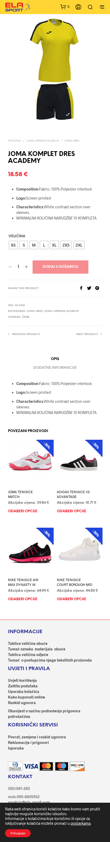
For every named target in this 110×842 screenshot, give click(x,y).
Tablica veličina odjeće (28, 654)
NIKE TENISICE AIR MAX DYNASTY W (23, 582)
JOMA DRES (71, 140)
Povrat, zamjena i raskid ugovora (37, 737)
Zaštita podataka (23, 686)
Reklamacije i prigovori (28, 742)
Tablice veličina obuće (28, 643)
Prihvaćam (17, 833)
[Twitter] (91, 288)
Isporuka (16, 748)
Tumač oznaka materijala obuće (36, 649)
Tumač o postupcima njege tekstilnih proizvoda (50, 660)
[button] (64, 6)
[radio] (13, 245)
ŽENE (25, 317)
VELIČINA (17, 236)
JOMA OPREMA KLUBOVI (42, 140)
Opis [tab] (55, 359)
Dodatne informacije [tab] (55, 368)
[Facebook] (83, 288)
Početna (14, 140)
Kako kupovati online (26, 697)
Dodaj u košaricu (60, 267)
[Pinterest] (98, 288)
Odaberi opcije (22, 511)
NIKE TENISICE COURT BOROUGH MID (74, 582)
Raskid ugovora (22, 702)
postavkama (80, 823)
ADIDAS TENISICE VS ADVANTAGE (73, 494)
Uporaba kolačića (23, 691)
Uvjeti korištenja (22, 680)
